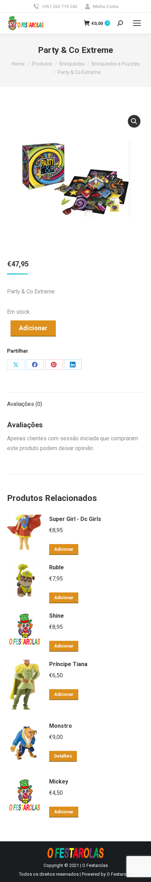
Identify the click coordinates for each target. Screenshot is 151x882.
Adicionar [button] (63, 549)
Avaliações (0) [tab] (24, 404)
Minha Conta (105, 6)
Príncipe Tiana (68, 664)
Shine (56, 615)
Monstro (60, 725)
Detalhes (63, 756)
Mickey (58, 781)
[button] (134, 121)
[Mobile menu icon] (137, 23)
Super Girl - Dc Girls (75, 519)
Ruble (56, 567)
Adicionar (33, 328)
